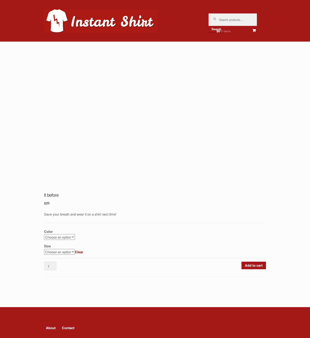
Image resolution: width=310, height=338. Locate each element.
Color (48, 231)
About (51, 327)
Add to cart (254, 265)
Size (47, 246)
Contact (68, 327)
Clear (79, 251)
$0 (224, 30)
